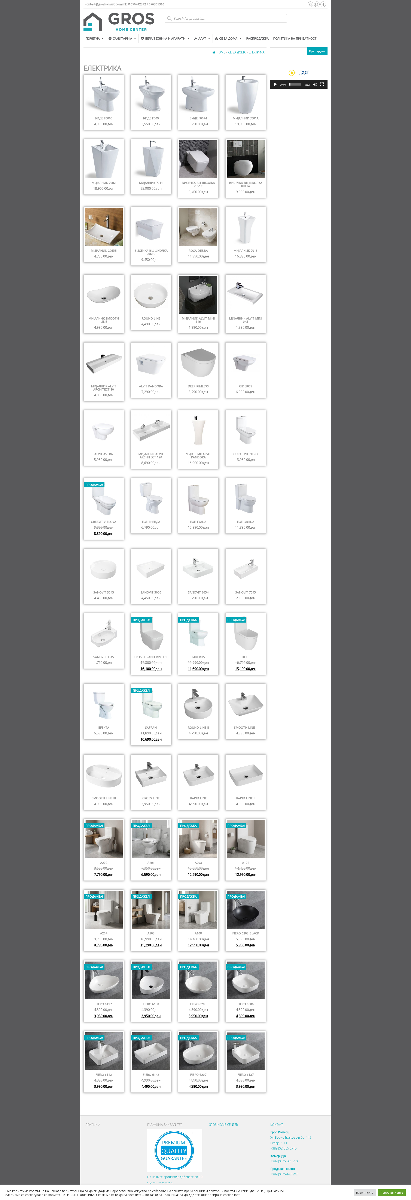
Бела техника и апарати (165, 38)
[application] (299, 72)
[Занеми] (315, 84)
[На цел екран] (322, 84)
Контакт (276, 1125)
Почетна (93, 38)
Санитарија (122, 38)
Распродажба (257, 38)
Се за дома (228, 38)
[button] (298, 72)
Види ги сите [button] (364, 1192)
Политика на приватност (295, 38)
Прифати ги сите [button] (392, 1192)
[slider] (295, 84)
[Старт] (275, 84)
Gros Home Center (223, 1125)
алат (202, 38)
